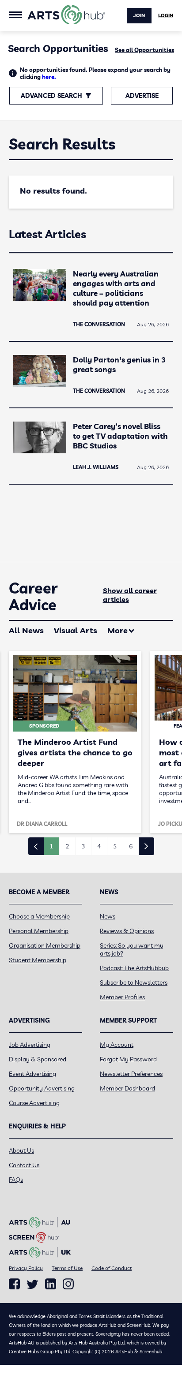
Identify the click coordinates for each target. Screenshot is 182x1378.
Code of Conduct (111, 1268)
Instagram (68, 1284)
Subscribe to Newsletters (133, 982)
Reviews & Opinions (127, 931)
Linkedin (50, 1284)
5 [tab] (115, 846)
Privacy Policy (26, 1268)
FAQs (16, 1180)
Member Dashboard (127, 1088)
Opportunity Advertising (42, 1088)
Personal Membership (38, 931)
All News (26, 630)
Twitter (32, 1284)
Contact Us (24, 1165)
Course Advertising (34, 1103)
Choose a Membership (39, 916)
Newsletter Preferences (131, 1074)
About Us (21, 1150)
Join (139, 15)
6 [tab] (131, 846)
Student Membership (37, 960)
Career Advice (33, 596)
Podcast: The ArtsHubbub (134, 968)
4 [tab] (99, 846)
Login (165, 15)
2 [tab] (67, 846)
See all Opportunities (144, 49)
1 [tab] (51, 846)
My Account (116, 1045)
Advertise (142, 96)
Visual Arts (75, 630)
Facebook (14, 1284)
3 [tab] (83, 846)
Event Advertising (32, 1074)
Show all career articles (130, 595)
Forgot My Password (128, 1059)
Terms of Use (67, 1268)
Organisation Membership (44, 945)
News (107, 916)
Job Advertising (29, 1045)
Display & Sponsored (37, 1059)
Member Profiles (122, 997)
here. (49, 76)
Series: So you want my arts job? (131, 949)
